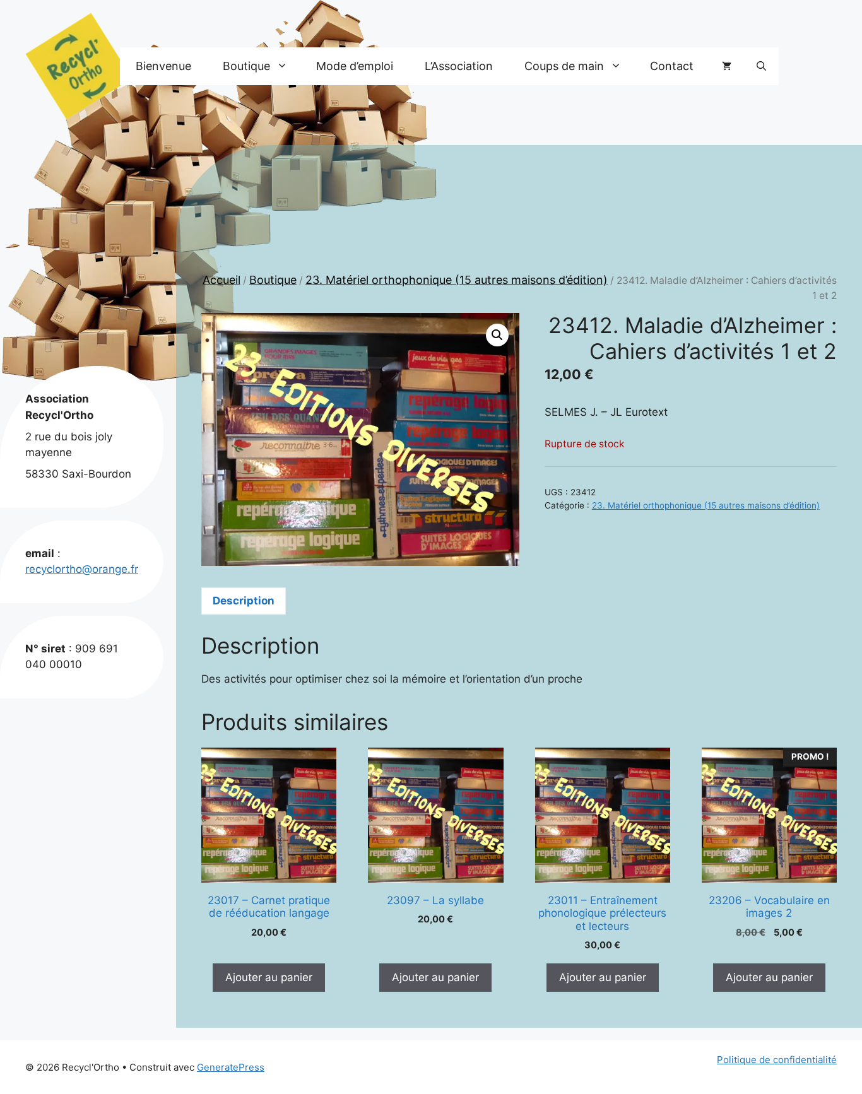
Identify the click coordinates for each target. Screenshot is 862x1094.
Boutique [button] (246, 66)
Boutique (273, 279)
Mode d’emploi (354, 66)
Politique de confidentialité (777, 1060)
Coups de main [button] (564, 66)
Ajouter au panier (268, 977)
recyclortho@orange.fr (81, 569)
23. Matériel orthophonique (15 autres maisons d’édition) (456, 279)
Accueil (221, 279)
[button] (761, 66)
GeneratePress (230, 1067)
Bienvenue (163, 66)
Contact (672, 66)
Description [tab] (244, 600)
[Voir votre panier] (726, 66)
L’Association (459, 66)
